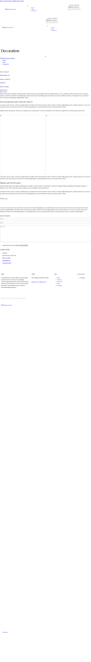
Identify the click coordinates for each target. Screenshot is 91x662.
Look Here (2, 82)
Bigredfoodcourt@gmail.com (38, 282)
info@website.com (5, 75)
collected (17, 245)
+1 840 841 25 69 (6, 263)
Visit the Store (3, 90)
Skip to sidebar (12, 1)
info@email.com (6, 260)
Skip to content (4, 1)
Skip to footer (20, 1)
